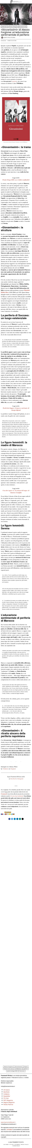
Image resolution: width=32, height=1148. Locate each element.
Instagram (20, 779)
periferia (25, 1069)
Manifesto (6, 1092)
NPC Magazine (8, 1100)
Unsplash (13, 769)
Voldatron (5, 769)
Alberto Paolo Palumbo (9, 37)
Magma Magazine (9, 1102)
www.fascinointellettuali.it (8, 1122)
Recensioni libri (22, 27)
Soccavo (22, 1071)
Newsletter (6, 1096)
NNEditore (18, 1069)
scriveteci (9, 1129)
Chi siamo (6, 1090)
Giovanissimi (18, 1066)
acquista (14, 81)
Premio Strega (13, 27)
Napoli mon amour (9, 1069)
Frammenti (4, 794)
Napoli (26, 1066)
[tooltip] (9, 819)
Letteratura (4, 27)
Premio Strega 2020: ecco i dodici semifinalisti (15, 180)
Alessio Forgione (8, 1066)
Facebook (13, 779)
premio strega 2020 (12, 1071)
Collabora (6, 1094)
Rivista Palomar (8, 1104)
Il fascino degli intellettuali (16, 796)
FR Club (6, 1098)
